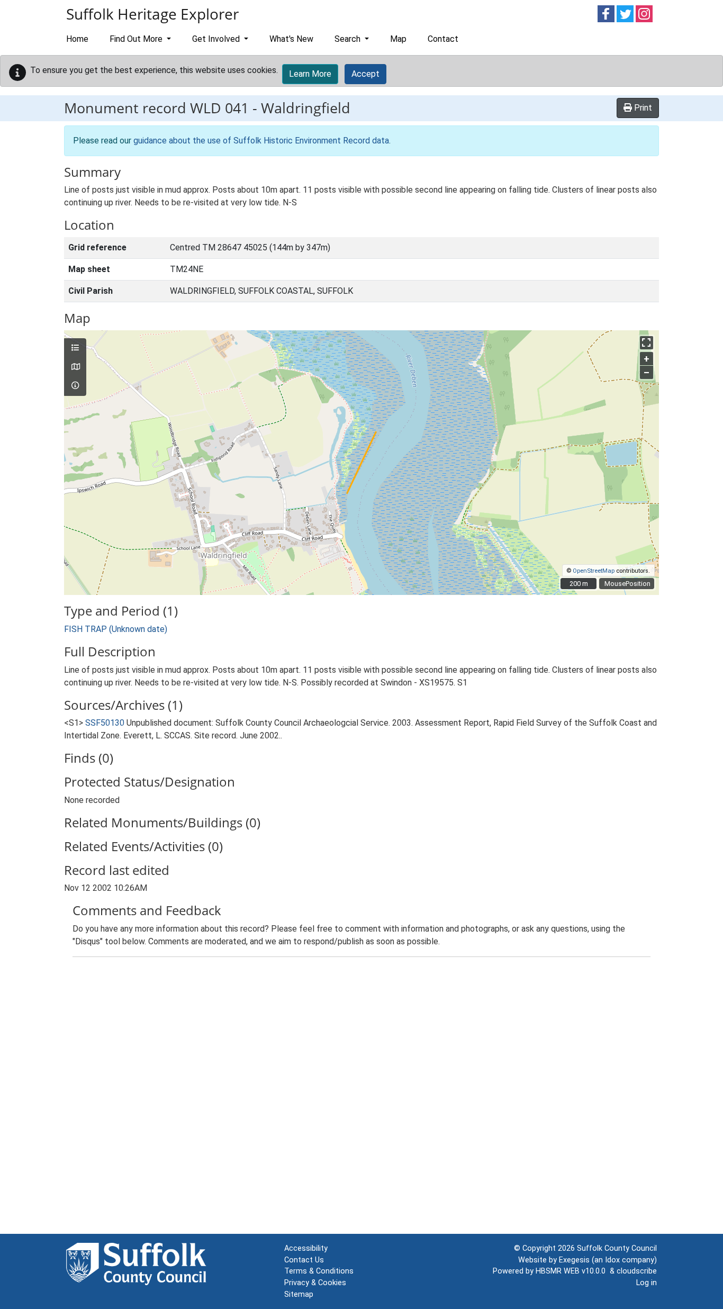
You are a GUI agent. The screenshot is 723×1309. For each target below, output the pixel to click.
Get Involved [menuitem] (217, 39)
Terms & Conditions (319, 1271)
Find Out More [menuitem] (137, 39)
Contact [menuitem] (443, 39)
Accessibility (306, 1248)
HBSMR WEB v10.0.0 (573, 1271)
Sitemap (298, 1294)
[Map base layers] (75, 367)
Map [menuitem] (398, 39)
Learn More (310, 74)
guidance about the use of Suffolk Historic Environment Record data (261, 141)
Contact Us (304, 1260)
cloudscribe (637, 1271)
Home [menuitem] (77, 39)
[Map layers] (75, 348)
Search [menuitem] (349, 39)
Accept (365, 74)
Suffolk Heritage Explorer (152, 14)
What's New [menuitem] (291, 39)
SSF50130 (104, 723)
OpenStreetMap (593, 570)
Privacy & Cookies (315, 1282)
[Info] (75, 385)
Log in (646, 1282)
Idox (612, 1260)
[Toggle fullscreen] (646, 342)
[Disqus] (361, 1097)
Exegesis (574, 1260)
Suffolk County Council (617, 1248)
